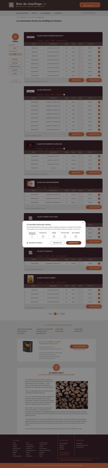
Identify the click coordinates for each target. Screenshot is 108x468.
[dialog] (54, 234)
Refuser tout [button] (57, 243)
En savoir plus (76, 229)
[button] (34, 243)
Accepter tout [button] (73, 243)
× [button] (83, 222)
